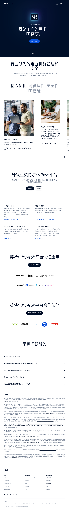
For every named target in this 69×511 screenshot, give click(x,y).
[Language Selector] (61, 4)
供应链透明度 (7, 489)
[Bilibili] (14, 495)
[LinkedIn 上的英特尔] (5, 495)
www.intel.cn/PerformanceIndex (31, 442)
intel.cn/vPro (39, 409)
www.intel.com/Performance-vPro (54, 413)
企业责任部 (6, 486)
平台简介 (30, 188)
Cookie (26, 489)
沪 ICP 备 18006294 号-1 (30, 478)
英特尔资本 (6, 480)
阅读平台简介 (34, 41)
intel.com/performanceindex (9, 505)
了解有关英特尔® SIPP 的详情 (48, 143)
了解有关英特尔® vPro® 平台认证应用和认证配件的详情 (17, 149)
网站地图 (48, 489)
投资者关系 (48, 480)
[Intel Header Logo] (6, 4)
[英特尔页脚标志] (6, 470)
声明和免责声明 (30, 505)
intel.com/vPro (15, 457)
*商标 (26, 483)
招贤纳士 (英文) (7, 483)
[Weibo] (8, 495)
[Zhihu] (17, 495)
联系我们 (48, 486)
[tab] (19, 85)
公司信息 (6, 478)
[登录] (57, 4)
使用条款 (27, 480)
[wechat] (11, 495)
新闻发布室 (48, 478)
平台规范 (39, 188)
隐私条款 (27, 486)
